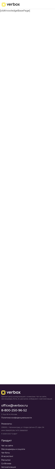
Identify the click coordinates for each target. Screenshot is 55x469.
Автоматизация (8, 467)
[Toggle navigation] (49, 4)
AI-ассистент (7, 456)
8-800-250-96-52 (14, 410)
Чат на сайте (7, 445)
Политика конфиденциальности (16, 418)
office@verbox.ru (14, 405)
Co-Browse (6, 463)
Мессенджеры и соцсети (13, 449)
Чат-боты (5, 453)
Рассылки (5, 460)
